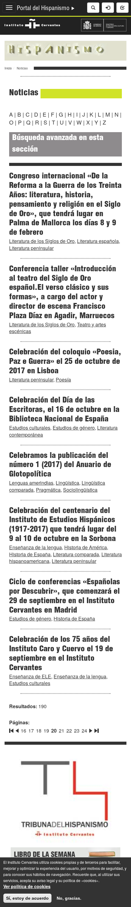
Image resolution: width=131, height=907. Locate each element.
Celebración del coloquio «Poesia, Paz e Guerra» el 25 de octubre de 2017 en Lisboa (65, 362)
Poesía (63, 379)
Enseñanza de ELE (30, 676)
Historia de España (30, 554)
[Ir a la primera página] (12, 729)
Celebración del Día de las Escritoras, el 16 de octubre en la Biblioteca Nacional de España (64, 410)
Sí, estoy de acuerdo (27, 898)
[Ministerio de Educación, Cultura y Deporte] (103, 24)
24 (84, 730)
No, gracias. (69, 898)
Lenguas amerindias (31, 482)
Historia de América (85, 547)
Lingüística (67, 482)
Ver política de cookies (27, 886)
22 (69, 730)
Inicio (8, 68)
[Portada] (65, 50)
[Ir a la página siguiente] (91, 729)
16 (23, 730)
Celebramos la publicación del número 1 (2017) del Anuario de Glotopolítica (60, 465)
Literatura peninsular (31, 247)
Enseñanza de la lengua (35, 547)
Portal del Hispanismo (44, 9)
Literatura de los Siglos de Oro (42, 240)
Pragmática (48, 489)
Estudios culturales (29, 427)
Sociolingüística (80, 489)
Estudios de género (74, 427)
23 (77, 730)
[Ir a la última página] (96, 729)
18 (38, 730)
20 (54, 730)
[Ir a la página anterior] (17, 729)
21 (61, 730)
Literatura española (98, 240)
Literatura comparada (76, 554)
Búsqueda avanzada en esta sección (57, 144)
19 (46, 730)
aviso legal (46, 880)
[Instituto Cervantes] (32, 23)
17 (31, 730)
